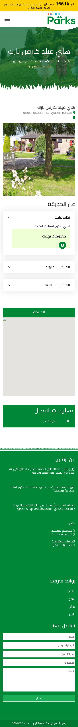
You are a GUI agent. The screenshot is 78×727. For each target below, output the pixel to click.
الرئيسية (67, 61)
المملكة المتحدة (45, 61)
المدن (72, 599)
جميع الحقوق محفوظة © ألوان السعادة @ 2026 (39, 723)
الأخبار (72, 614)
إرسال (39, 698)
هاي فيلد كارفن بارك (39, 66)
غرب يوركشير (20, 61)
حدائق (72, 607)
